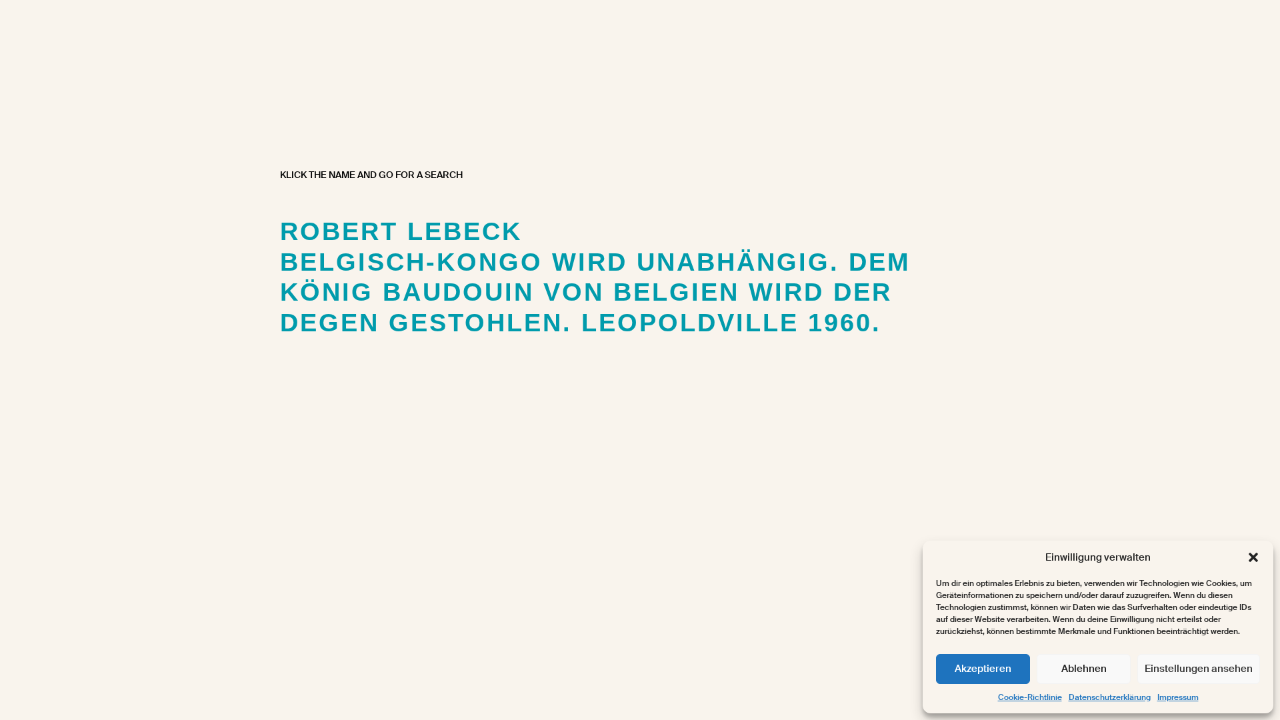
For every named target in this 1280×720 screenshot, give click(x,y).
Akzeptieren (983, 668)
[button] (1253, 557)
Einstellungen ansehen (1199, 668)
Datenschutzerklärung (1110, 697)
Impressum (1178, 697)
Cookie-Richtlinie (1030, 697)
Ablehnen (1084, 668)
